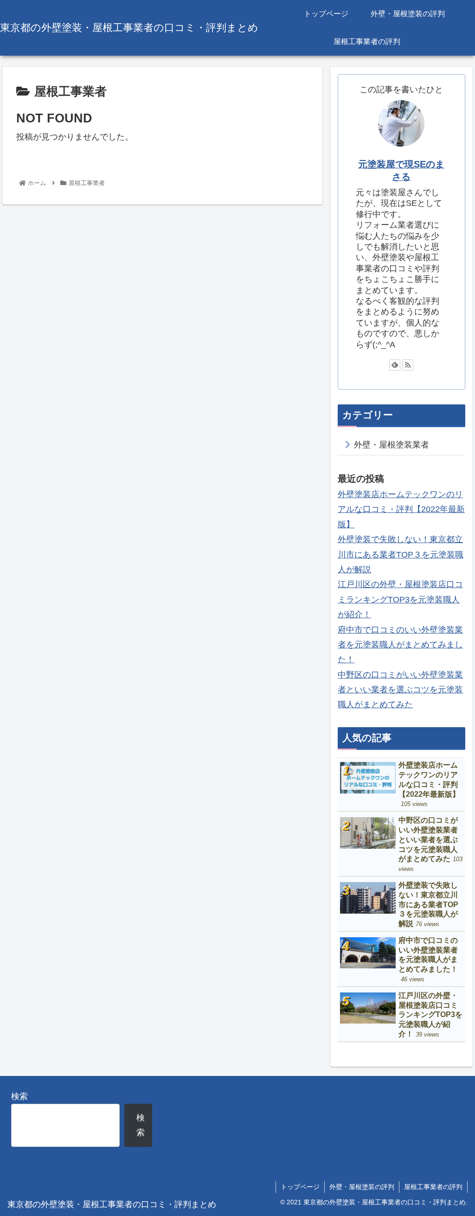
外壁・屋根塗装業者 (391, 444)
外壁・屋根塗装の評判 (361, 1186)
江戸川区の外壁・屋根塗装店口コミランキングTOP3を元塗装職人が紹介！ (400, 599)
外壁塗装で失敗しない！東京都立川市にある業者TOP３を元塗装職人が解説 (400, 554)
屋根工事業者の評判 (433, 1186)
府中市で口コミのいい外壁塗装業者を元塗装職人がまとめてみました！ (400, 645)
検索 (19, 1096)
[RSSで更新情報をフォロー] (407, 365)
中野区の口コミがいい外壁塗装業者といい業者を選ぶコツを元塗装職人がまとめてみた (400, 690)
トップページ (300, 1186)
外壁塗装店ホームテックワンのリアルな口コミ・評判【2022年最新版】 (401, 509)
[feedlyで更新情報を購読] (394, 365)
